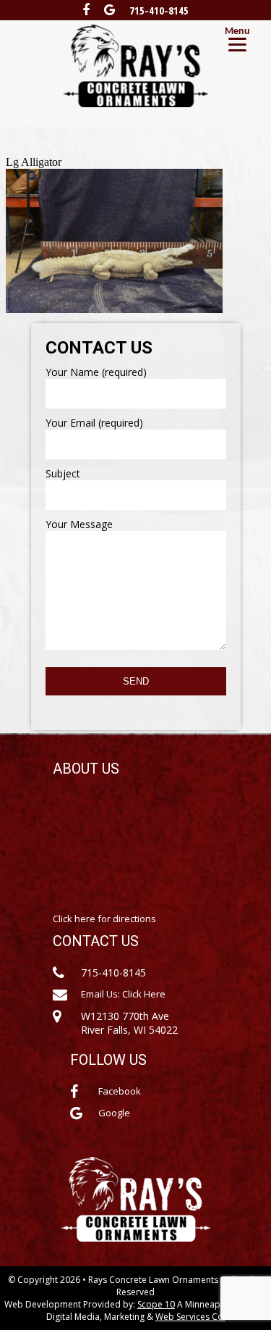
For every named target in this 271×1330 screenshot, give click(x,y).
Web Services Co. (190, 1316)
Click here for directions (104, 918)
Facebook (119, 1090)
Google (114, 1112)
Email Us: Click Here (123, 993)
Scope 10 (156, 1304)
